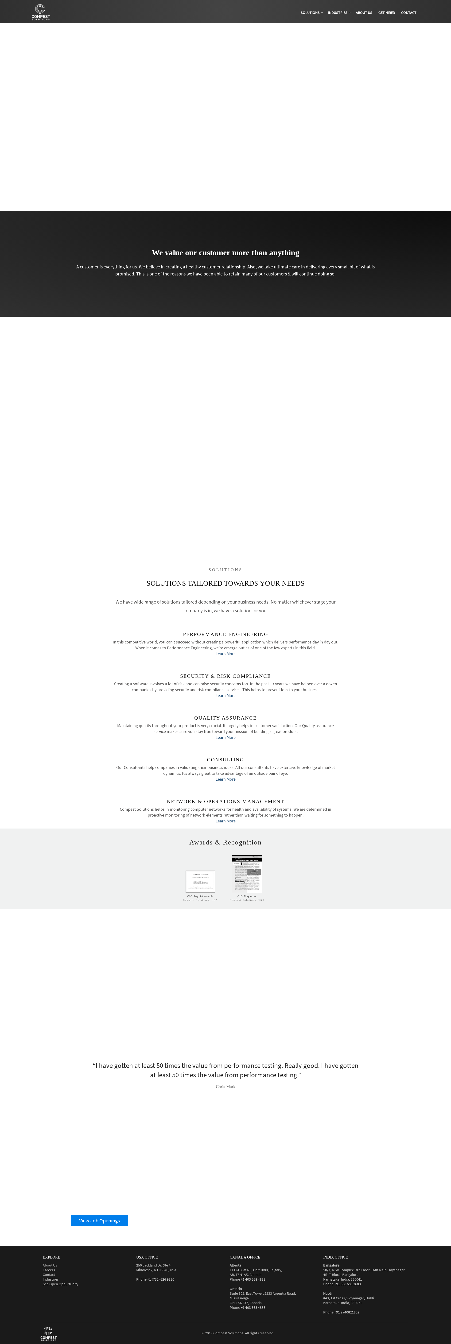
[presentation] (220, 1108)
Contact (49, 1274)
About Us (50, 1265)
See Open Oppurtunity (60, 1284)
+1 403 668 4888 (253, 1279)
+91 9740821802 (346, 1312)
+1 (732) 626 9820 (160, 1279)
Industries (51, 1279)
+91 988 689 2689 (347, 1284)
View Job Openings (99, 1220)
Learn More (226, 653)
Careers (49, 1269)
